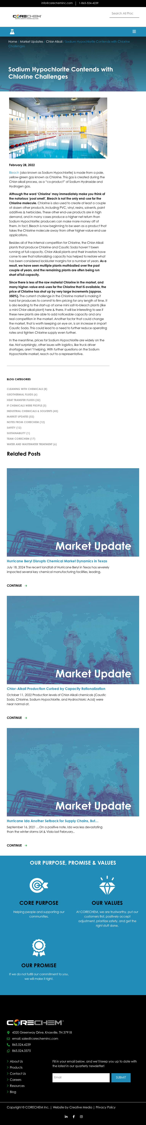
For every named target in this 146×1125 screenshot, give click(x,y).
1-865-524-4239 (88, 3)
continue (14, 585)
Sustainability (16, 433)
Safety (11, 428)
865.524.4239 (21, 1045)
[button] (10, 32)
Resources (17, 1086)
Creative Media (80, 1107)
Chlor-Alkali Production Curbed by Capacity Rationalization (56, 689)
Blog (13, 1092)
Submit (121, 1077)
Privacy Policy (106, 1107)
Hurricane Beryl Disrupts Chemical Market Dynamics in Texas (57, 561)
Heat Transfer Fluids (21, 400)
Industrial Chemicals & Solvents (29, 411)
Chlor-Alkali (54, 41)
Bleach (14, 172)
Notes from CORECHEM (23, 422)
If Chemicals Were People (24, 406)
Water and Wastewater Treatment (29, 444)
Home (12, 41)
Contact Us (18, 1073)
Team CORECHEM (18, 439)
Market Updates (31, 41)
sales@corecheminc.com (40, 1038)
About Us (16, 1061)
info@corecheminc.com (57, 3)
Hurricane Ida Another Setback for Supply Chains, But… (52, 821)
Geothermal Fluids (20, 395)
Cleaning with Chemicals (25, 389)
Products (16, 1067)
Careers (15, 1080)
